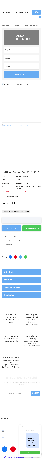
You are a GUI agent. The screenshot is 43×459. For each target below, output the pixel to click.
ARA (37, 12)
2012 (18, 186)
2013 (23, 186)
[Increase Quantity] (39, 220)
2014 (28, 186)
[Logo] (21, 5)
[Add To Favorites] (21, 237)
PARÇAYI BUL (20, 74)
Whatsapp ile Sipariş (31, 228)
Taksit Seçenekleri (12, 287)
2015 (34, 186)
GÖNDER (35, 393)
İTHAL (18, 180)
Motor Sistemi (22, 176)
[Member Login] (4, 18)
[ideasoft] (9, 457)
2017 (19, 189)
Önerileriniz (9, 295)
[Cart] (38, 18)
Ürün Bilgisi (9, 272)
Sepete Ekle (11, 228)
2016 (39, 186)
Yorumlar (8, 280)
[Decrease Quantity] (3, 220)
